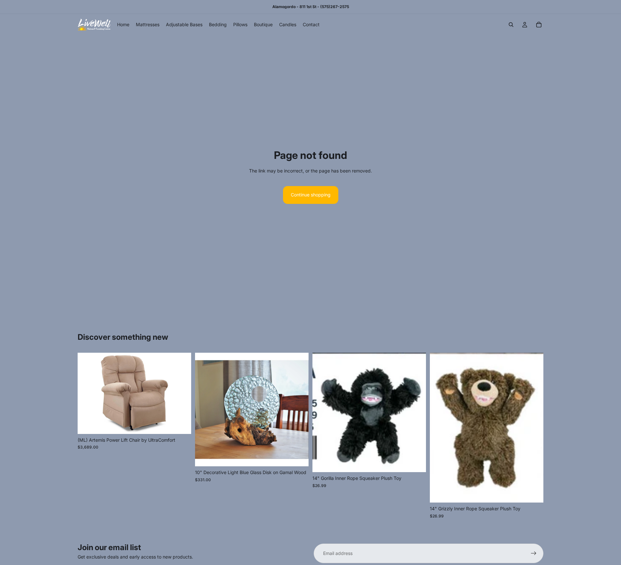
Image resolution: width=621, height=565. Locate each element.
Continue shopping (311, 194)
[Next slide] (181, 393)
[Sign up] (533, 553)
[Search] (511, 24)
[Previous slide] (87, 393)
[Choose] (181, 424)
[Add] (298, 456)
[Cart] (539, 24)
